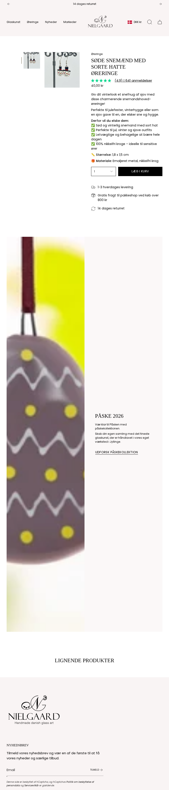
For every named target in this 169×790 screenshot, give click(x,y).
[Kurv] (160, 22)
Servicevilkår (31, 785)
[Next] (160, 4)
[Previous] (9, 4)
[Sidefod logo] (34, 708)
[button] (13, 22)
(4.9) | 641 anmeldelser (133, 80)
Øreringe (97, 54)
